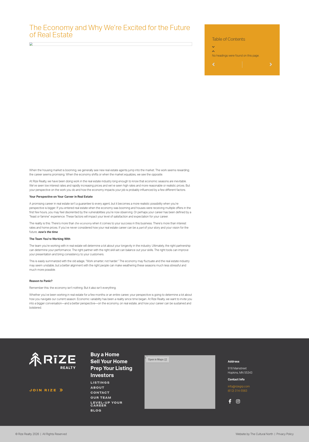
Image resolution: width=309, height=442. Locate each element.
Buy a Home (104, 354)
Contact (100, 392)
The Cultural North (261, 434)
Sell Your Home (108, 361)
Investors (102, 375)
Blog (96, 410)
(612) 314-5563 (237, 390)
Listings (100, 382)
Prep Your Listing (111, 368)
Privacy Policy (285, 434)
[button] (242, 47)
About (97, 387)
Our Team (100, 397)
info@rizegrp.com (239, 386)
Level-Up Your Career (106, 404)
